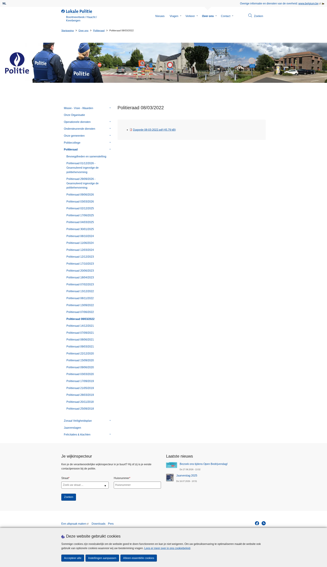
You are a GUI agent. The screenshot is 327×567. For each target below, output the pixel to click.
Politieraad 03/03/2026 (80, 201)
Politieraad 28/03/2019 (80, 394)
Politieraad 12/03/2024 (80, 249)
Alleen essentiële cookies (138, 558)
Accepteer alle (72, 558)
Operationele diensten (77, 121)
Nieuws (160, 16)
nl (4, 3)
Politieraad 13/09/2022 (80, 305)
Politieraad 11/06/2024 (80, 242)
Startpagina (67, 30)
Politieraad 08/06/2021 (80, 339)
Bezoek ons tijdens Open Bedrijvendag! (204, 464)
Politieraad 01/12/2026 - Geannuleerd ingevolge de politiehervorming (82, 167)
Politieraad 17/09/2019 (80, 381)
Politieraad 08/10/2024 (80, 236)
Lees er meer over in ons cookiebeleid (167, 548)
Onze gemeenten (74, 135)
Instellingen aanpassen (102, 558)
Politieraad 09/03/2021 (80, 346)
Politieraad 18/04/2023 (80, 277)
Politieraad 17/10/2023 (80, 263)
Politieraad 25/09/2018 (80, 408)
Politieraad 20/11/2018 (80, 401)
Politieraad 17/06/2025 (80, 215)
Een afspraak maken (73, 523)
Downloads (98, 523)
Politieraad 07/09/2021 (80, 332)
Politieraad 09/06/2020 (80, 367)
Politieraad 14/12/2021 (80, 325)
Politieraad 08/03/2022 (80, 319)
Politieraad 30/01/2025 (80, 229)
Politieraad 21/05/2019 (80, 388)
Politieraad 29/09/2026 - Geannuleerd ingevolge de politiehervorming (82, 183)
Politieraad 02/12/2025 (80, 208)
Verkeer (190, 16)
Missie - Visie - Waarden (78, 108)
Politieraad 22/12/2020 (80, 353)
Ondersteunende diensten (79, 128)
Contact (225, 16)
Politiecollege (72, 142)
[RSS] (264, 523)
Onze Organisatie (74, 115)
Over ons (208, 16)
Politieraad (99, 30)
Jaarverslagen (72, 427)
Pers (111, 523)
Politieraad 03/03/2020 (80, 374)
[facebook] (257, 523)
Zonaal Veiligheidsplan (78, 420)
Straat (64, 478)
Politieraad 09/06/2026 (80, 194)
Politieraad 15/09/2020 (80, 360)
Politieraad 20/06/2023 (80, 270)
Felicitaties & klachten (77, 434)
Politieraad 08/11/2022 (80, 298)
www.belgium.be (308, 3)
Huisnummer (121, 478)
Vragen (174, 16)
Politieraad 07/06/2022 (80, 312)
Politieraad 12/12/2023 (80, 256)
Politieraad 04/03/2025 (80, 222)
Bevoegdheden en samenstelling (86, 156)
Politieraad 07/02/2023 (80, 284)
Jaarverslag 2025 (186, 475)
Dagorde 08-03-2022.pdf (154, 129)
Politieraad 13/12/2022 (80, 291)
